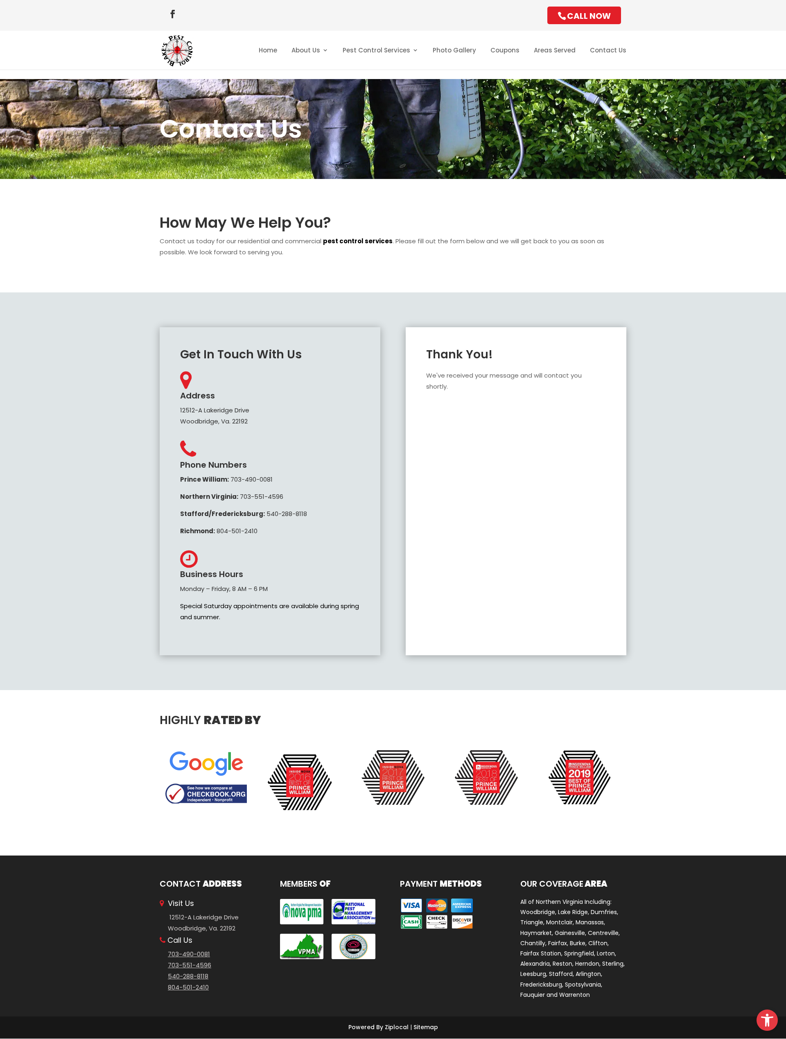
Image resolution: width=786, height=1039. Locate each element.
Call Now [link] (589, 16)
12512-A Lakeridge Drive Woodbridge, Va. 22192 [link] (214, 416)
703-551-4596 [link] (231, 496)
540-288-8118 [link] (243, 513)
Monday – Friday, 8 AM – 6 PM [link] (224, 588)
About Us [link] (305, 50)
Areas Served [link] (555, 50)
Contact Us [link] (608, 50)
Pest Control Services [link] (376, 50)
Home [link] (268, 50)
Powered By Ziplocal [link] (378, 1027)
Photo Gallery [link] (454, 50)
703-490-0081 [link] (226, 479)
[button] (173, 14)
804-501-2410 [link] (218, 531)
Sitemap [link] (425, 1027)
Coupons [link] (504, 50)
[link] (767, 1020)
